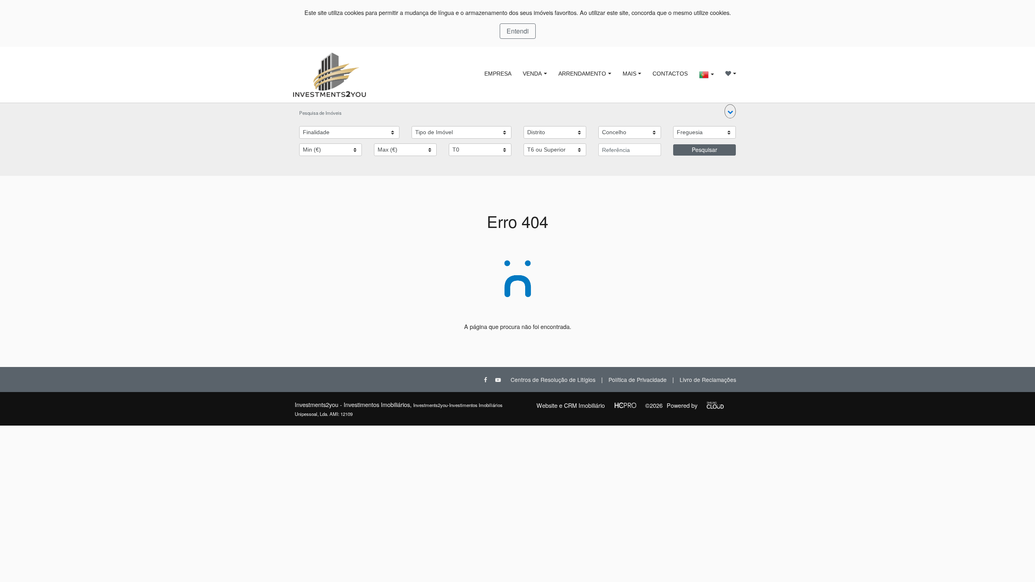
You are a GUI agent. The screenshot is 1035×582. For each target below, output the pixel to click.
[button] (730, 111)
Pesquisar (704, 150)
